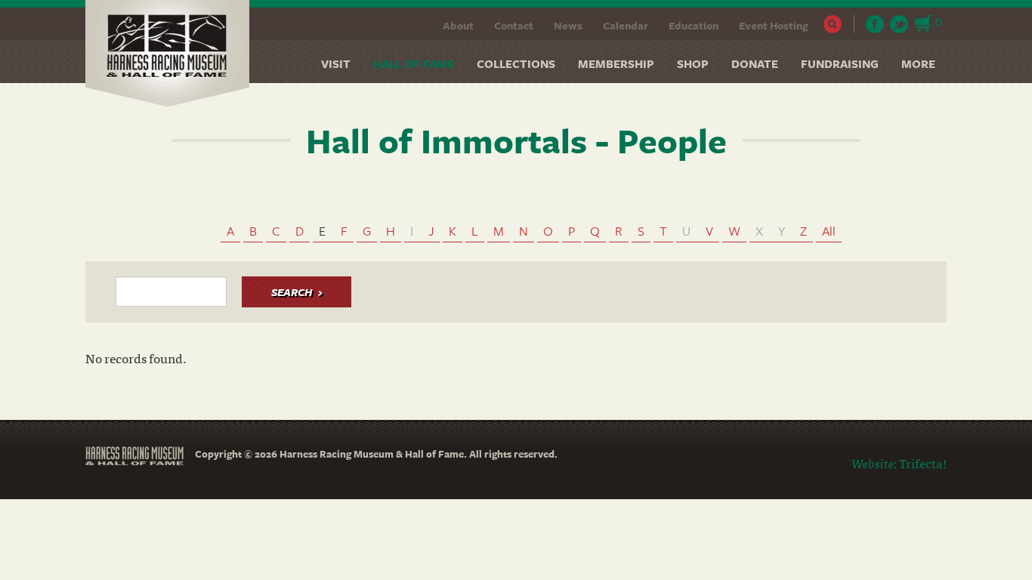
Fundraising (840, 63)
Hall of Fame (413, 63)
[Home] (173, 53)
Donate (754, 63)
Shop (693, 63)
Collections (516, 63)
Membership (616, 63)
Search (832, 24)
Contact (513, 25)
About (458, 25)
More (918, 63)
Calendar (625, 25)
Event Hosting (773, 25)
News (568, 25)
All (829, 230)
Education (693, 25)
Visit (336, 63)
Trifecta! (923, 462)
